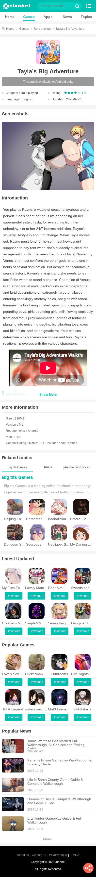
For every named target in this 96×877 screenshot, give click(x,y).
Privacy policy (58, 855)
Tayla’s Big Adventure (70, 28)
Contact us (39, 855)
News (67, 17)
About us (23, 855)
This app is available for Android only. (48, 81)
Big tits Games (17, 477)
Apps (48, 17)
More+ (48, 839)
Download (13, 596)
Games (29, 17)
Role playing (42, 28)
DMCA (74, 855)
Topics (86, 17)
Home (10, 17)
